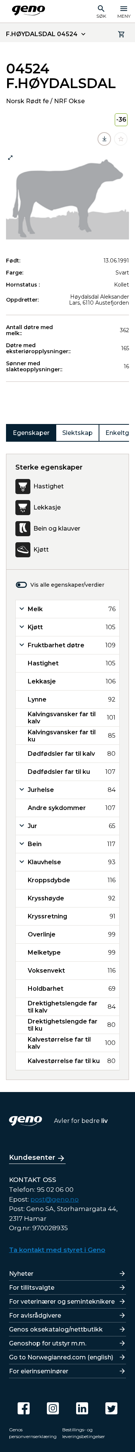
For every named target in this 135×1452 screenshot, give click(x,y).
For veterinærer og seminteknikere (62, 1301)
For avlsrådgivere (35, 1315)
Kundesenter (32, 1157)
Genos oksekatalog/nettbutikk (56, 1329)
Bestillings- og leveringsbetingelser (83, 1433)
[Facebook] (24, 1408)
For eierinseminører (38, 1371)
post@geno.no (54, 1199)
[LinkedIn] (82, 1408)
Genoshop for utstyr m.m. (47, 1343)
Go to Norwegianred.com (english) (61, 1357)
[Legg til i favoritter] (121, 139)
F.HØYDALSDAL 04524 (42, 34)
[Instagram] (53, 1408)
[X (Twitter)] (111, 1408)
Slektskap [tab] (77, 432)
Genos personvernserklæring (33, 1433)
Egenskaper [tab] (31, 432)
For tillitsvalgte (31, 1287)
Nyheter (21, 1273)
